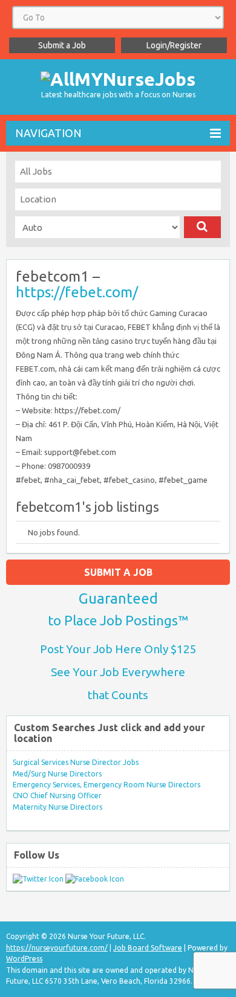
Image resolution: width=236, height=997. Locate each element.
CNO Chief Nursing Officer (57, 795)
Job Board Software (147, 948)
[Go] (202, 227)
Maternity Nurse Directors (57, 807)
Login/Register (174, 45)
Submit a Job (62, 45)
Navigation (48, 133)
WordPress (24, 959)
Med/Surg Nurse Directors (57, 774)
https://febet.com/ (77, 292)
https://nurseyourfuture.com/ (57, 948)
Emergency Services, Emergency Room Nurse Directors (106, 785)
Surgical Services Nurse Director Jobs (76, 762)
